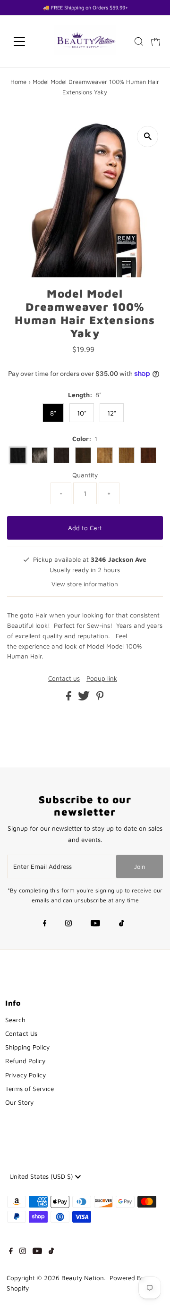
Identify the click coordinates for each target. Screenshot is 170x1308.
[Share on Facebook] (69, 698)
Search (15, 1020)
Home (18, 81)
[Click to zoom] (147, 136)
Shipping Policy (27, 1047)
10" (81, 413)
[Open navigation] (25, 41)
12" (111, 413)
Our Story (19, 1102)
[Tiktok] (122, 924)
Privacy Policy (25, 1075)
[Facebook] (45, 924)
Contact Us (21, 1033)
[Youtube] (95, 924)
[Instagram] (68, 924)
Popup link (101, 678)
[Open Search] (139, 41)
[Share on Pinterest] (100, 698)
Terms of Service (29, 1088)
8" (53, 413)
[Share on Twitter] (85, 698)
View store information (84, 584)
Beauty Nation (82, 1278)
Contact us (64, 678)
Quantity (85, 475)
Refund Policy (25, 1061)
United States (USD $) (42, 1176)
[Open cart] (156, 41)
